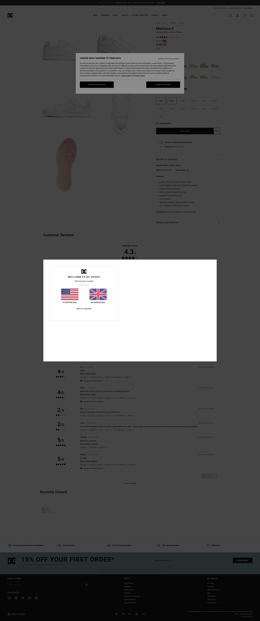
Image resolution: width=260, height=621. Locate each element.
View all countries (83, 309)
